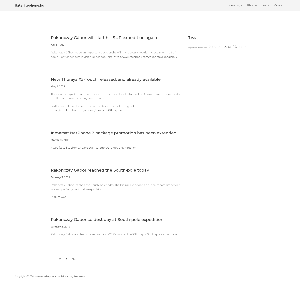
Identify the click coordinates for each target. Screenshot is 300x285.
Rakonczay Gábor (226, 46)
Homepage (234, 5)
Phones (252, 5)
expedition (192, 48)
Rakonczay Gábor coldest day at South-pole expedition (107, 219)
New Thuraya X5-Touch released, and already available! (106, 79)
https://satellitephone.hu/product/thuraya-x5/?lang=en (86, 110)
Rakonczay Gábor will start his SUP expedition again (104, 37)
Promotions (202, 48)
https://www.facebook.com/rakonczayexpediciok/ (145, 56)
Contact (279, 5)
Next (75, 259)
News (265, 5)
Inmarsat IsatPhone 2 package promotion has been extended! (114, 132)
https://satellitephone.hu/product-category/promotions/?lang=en (94, 147)
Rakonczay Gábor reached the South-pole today (100, 170)
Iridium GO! (58, 196)
